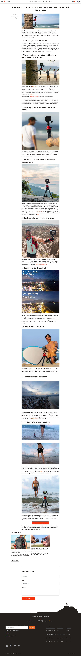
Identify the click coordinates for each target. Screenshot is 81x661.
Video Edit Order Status (51, 634)
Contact (50, 1)
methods (32, 94)
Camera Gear (69, 638)
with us (8, 633)
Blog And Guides (60, 641)
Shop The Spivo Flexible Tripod (40, 522)
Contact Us (69, 626)
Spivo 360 (69, 641)
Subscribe (32, 627)
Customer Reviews (61, 634)
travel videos (49, 466)
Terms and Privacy (71, 653)
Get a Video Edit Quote (50, 630)
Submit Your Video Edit (50, 641)
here (38, 214)
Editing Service (33, 1)
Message (23, 587)
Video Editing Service (50, 626)
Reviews (45, 1)
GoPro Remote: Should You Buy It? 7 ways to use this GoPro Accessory (39, 549)
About (40, 1)
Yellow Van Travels (34, 96)
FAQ (58, 630)
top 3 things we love (34, 418)
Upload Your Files (49, 638)
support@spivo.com (11, 636)
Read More (15, 560)
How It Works (60, 626)
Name (23, 573)
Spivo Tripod (34, 86)
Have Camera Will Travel (41, 264)
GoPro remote (39, 211)
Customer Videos (60, 638)
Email (23, 580)
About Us (68, 630)
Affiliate (68, 634)
